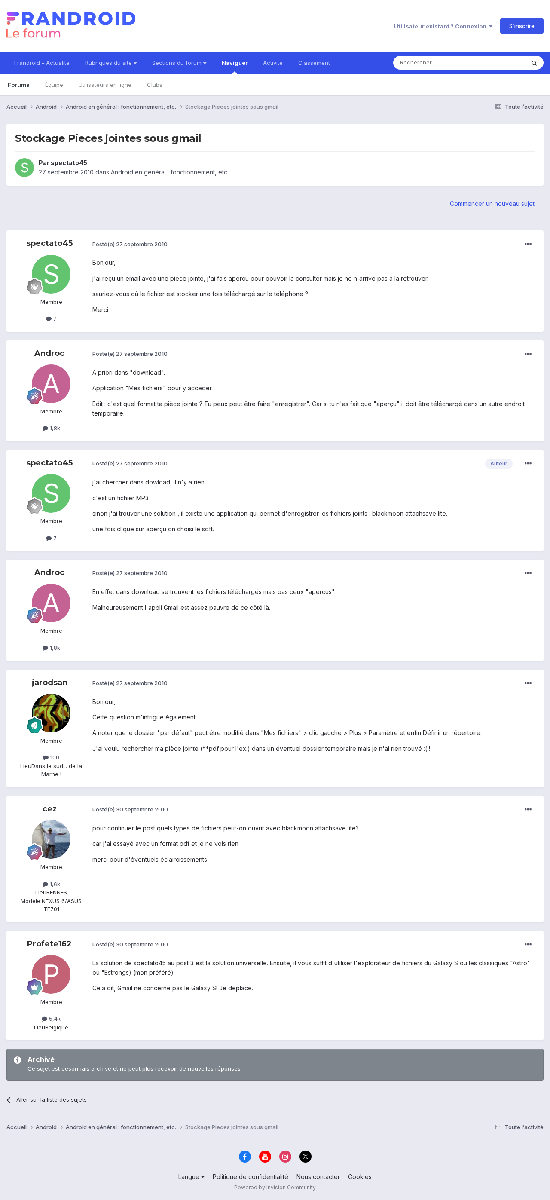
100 (54, 757)
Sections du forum (177, 62)
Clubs (154, 84)
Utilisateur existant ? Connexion (441, 26)
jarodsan (49, 682)
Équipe (54, 84)
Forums (19, 84)
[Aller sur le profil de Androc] (51, 383)
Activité (273, 62)
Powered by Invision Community (275, 1187)
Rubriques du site (109, 62)
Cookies (360, 1176)
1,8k (54, 428)
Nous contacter (318, 1176)
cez (50, 809)
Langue (189, 1176)
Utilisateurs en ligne (105, 84)
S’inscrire (522, 25)
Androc (49, 353)
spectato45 (69, 162)
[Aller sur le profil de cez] (51, 839)
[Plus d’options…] (528, 244)
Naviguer (235, 62)
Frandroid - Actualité (42, 62)
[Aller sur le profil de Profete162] (51, 974)
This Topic (499, 62)
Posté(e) (130, 244)
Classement (314, 62)
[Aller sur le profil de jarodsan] (51, 713)
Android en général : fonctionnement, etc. (170, 172)
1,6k (54, 884)
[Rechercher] (534, 63)
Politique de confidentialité (250, 1176)
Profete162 (49, 944)
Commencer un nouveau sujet (492, 203)
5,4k (54, 1018)
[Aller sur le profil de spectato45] (24, 167)
